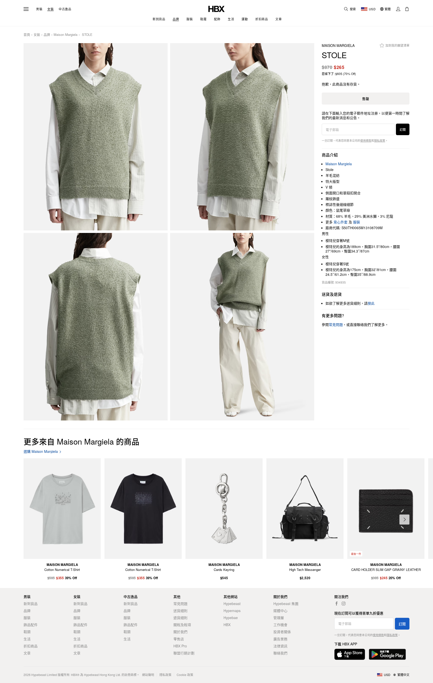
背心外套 (341, 221)
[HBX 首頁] (216, 8)
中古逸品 (65, 9)
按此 (371, 303)
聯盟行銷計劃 (183, 653)
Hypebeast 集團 (285, 603)
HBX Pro (180, 646)
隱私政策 (379, 140)
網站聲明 (148, 674)
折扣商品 (31, 646)
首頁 (27, 35)
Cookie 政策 (185, 674)
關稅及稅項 (182, 624)
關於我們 (180, 631)
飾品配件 (31, 624)
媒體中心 (280, 610)
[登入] (398, 9)
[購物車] (406, 9)
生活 (27, 639)
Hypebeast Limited (44, 674)
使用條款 (365, 140)
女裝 (50, 9)
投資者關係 (282, 631)
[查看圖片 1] (96, 137)
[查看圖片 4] (242, 326)
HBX (227, 624)
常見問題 (180, 603)
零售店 (178, 639)
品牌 (47, 35)
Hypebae (231, 617)
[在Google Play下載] (387, 654)
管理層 (278, 617)
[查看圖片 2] (242, 137)
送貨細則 (180, 610)
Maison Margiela (65, 35)
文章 (27, 653)
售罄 (365, 98)
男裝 (39, 9)
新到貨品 (31, 603)
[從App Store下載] (349, 654)
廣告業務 (280, 639)
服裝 (356, 221)
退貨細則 (180, 617)
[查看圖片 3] (96, 326)
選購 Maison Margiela (41, 451)
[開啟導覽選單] (26, 9)
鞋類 (27, 631)
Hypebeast (232, 603)
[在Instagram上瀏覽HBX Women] (343, 603)
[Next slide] (404, 520)
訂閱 (403, 129)
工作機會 (280, 624)
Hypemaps (232, 610)
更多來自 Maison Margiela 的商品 (81, 441)
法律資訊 (280, 646)
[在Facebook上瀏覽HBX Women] (336, 603)
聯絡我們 (280, 653)
